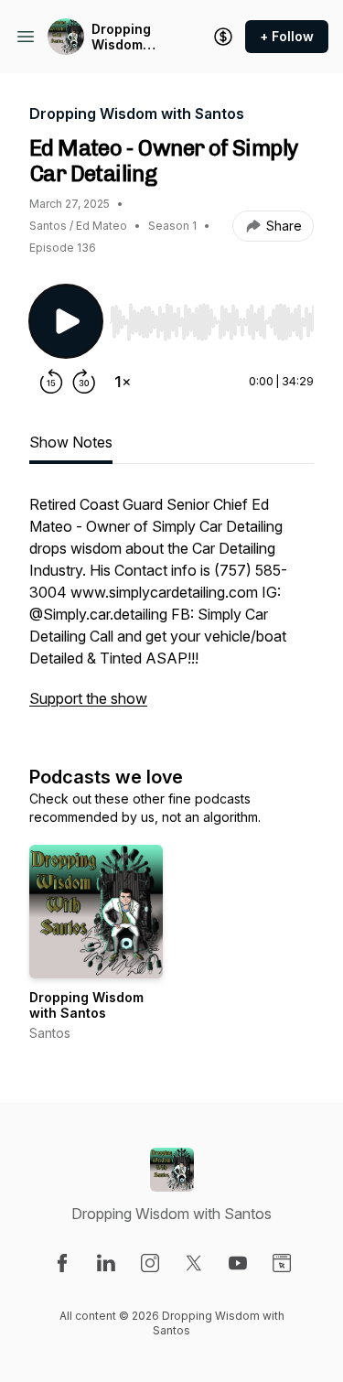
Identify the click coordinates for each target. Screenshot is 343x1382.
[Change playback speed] (122, 381)
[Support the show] (223, 37)
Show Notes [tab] (71, 442)
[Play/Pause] (65, 321)
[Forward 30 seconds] (84, 381)
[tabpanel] (171, 610)
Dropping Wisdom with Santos (129, 37)
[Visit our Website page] (282, 1263)
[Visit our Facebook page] (62, 1263)
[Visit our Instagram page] (150, 1263)
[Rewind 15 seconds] (51, 381)
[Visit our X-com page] (194, 1263)
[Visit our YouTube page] (238, 1263)
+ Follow (287, 36)
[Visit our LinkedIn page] (106, 1263)
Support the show (88, 698)
